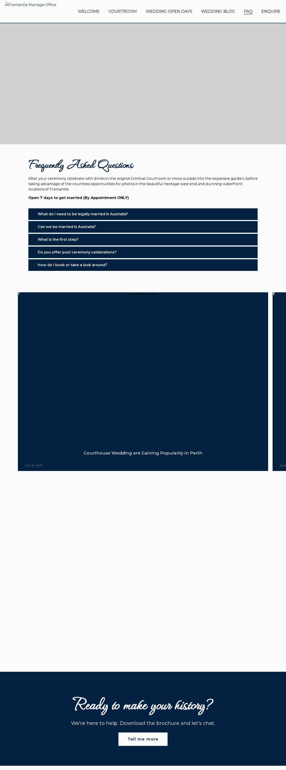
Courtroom (123, 11)
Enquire (270, 11)
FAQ (248, 11)
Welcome (89, 11)
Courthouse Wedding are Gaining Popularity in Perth (143, 453)
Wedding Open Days (169, 11)
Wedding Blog (218, 11)
